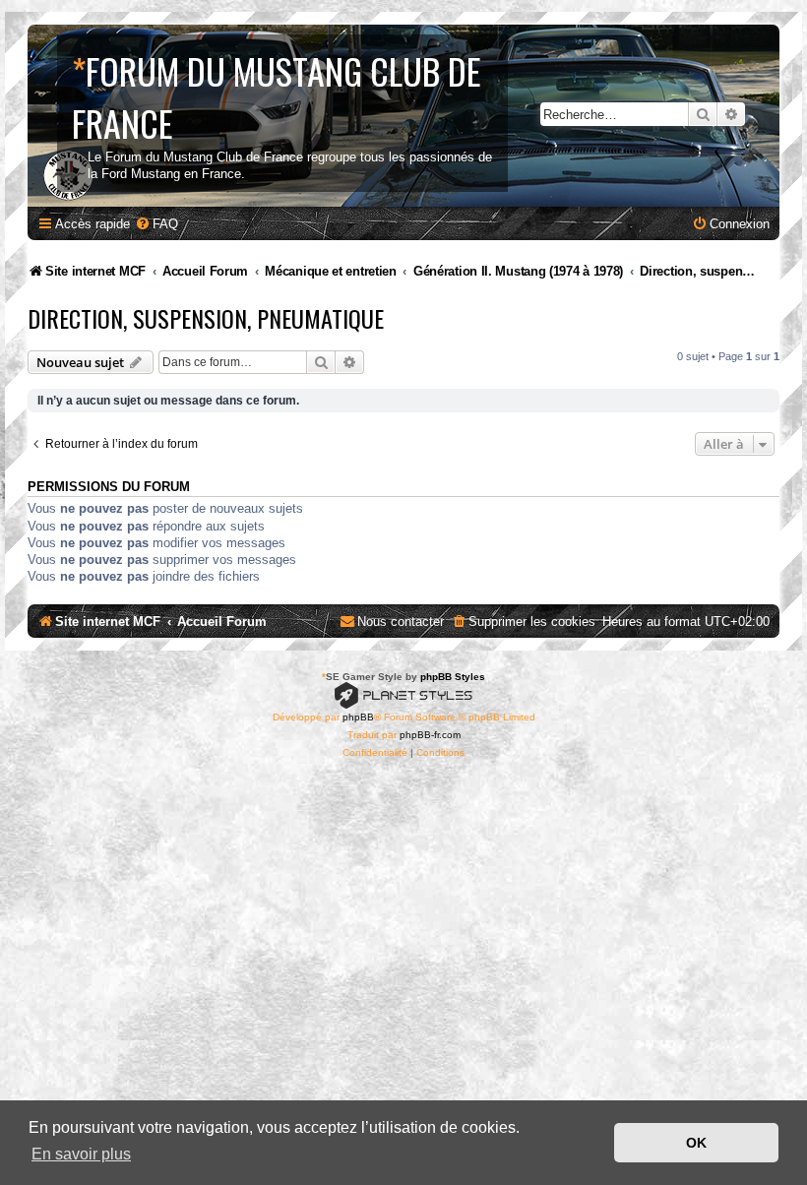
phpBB (358, 717)
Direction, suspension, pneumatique (206, 318)
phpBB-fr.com (430, 734)
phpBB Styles (452, 676)
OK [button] (696, 1143)
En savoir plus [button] (81, 1154)
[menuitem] (156, 224)
